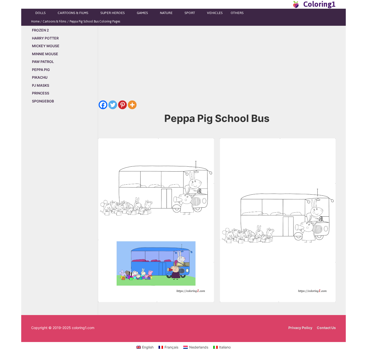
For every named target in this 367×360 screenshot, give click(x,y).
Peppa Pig (41, 69)
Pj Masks (40, 85)
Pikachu (39, 77)
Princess (40, 93)
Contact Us (326, 328)
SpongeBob (43, 101)
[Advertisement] (64, 193)
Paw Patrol (43, 61)
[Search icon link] (287, 4)
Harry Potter (45, 38)
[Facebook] (103, 104)
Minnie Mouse (45, 54)
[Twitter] (112, 104)
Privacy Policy (300, 328)
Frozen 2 (40, 30)
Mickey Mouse (45, 46)
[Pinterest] (122, 104)
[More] (132, 104)
